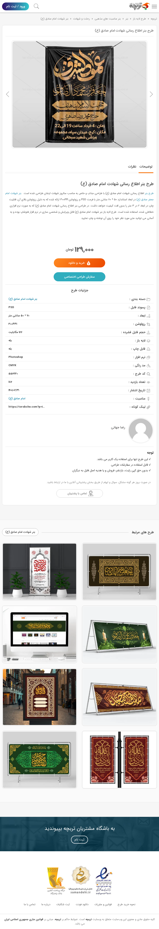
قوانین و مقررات (103, 904)
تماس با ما (29, 904)
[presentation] (7, 94)
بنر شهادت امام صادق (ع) (54, 19)
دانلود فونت (82, 904)
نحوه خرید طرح (126, 904)
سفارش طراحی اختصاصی (79, 276)
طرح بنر (149, 193)
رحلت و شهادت (81, 19)
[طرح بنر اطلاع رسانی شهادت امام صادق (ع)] (79, 94)
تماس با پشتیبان (77, 493)
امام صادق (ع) (16, 398)
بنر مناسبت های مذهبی (108, 19)
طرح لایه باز (139, 19)
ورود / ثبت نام (15, 6)
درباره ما (45, 904)
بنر (126, 19)
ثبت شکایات (63, 904)
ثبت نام (79, 839)
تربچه (154, 19)
